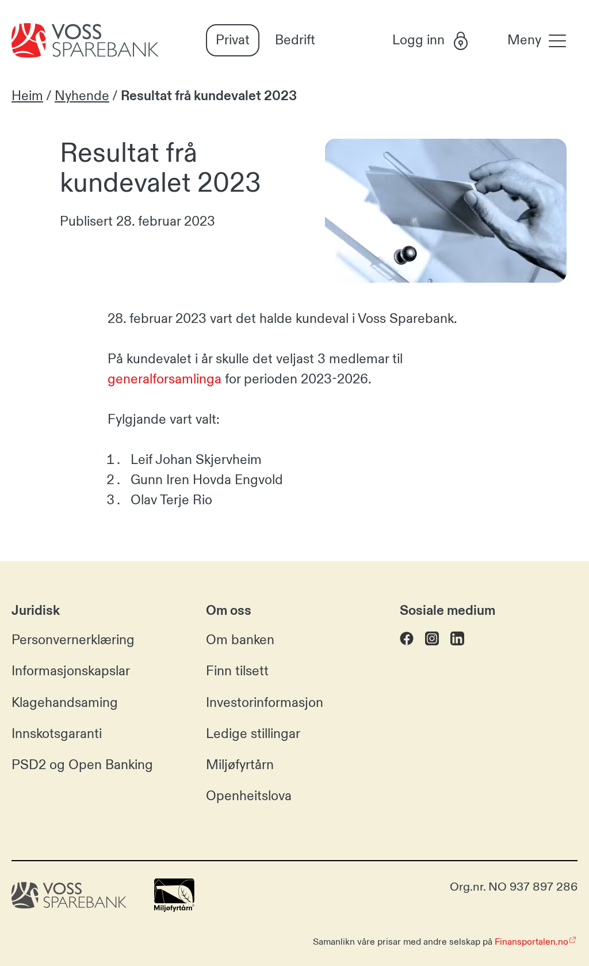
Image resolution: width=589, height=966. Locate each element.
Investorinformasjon (264, 702)
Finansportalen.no (531, 942)
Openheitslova (249, 796)
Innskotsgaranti (57, 733)
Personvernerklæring (73, 640)
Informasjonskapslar (71, 671)
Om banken (240, 640)
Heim (27, 96)
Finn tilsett (237, 671)
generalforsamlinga (164, 379)
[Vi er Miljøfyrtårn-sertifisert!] (174, 907)
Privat (233, 40)
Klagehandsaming (65, 702)
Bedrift (295, 40)
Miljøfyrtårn (240, 764)
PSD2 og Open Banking (82, 764)
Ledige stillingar (253, 733)
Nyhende (82, 96)
